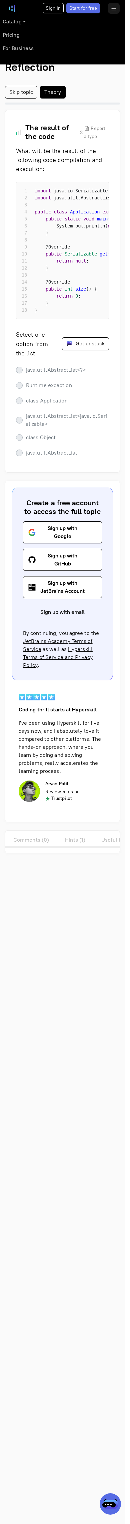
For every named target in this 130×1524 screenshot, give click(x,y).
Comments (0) (31, 840)
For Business (18, 48)
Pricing (11, 35)
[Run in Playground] (86, 192)
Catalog (12, 21)
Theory (52, 92)
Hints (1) (75, 840)
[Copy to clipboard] (98, 192)
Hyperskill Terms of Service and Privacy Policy (58, 657)
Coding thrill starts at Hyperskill (58, 709)
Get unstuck (89, 343)
